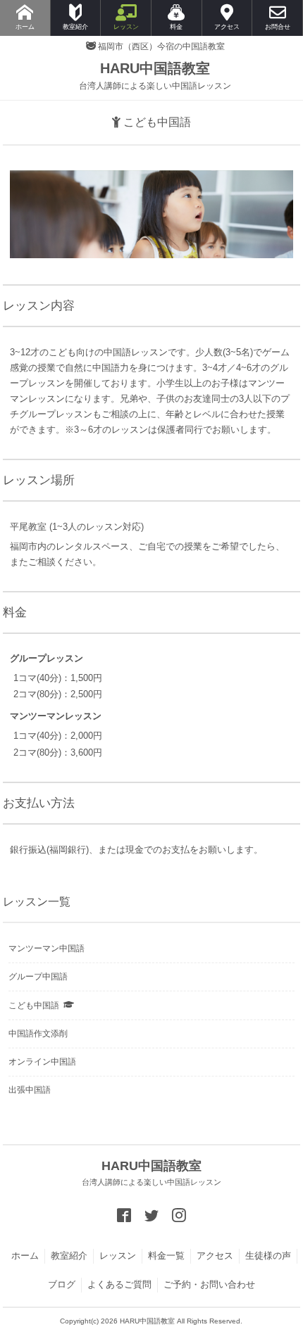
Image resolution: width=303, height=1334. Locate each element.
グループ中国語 (38, 977)
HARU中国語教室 (155, 76)
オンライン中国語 (42, 1062)
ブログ (61, 1284)
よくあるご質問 (119, 1284)
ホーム (25, 1255)
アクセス (215, 1255)
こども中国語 (33, 1005)
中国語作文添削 (38, 1033)
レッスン (117, 1255)
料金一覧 (166, 1255)
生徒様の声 (268, 1255)
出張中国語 (29, 1090)
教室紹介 (69, 1255)
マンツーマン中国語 (46, 948)
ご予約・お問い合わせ (209, 1284)
